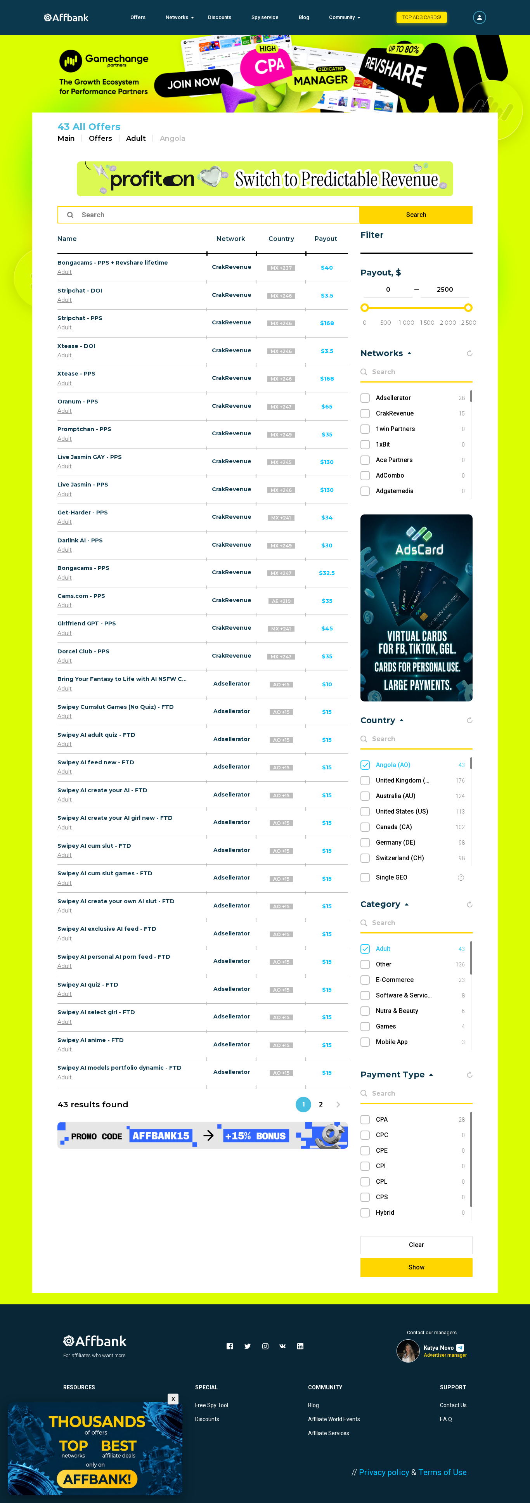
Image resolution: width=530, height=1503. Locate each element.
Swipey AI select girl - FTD (96, 1012)
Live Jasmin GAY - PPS (89, 457)
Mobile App (420, 1042)
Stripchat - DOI (79, 290)
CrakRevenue (231, 266)
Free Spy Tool (211, 1405)
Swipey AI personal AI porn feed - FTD (113, 956)
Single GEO (391, 877)
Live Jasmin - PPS (82, 484)
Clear (416, 1244)
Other (420, 964)
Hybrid (420, 1212)
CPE (420, 1150)
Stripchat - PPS (79, 318)
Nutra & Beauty (420, 1011)
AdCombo (420, 475)
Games (420, 1026)
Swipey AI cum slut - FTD (94, 845)
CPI (420, 1166)
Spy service (265, 17)
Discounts (219, 17)
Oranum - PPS (77, 401)
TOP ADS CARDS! (421, 17)
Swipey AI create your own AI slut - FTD (116, 901)
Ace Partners (420, 460)
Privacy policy (384, 1472)
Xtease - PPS (76, 373)
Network (231, 238)
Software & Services (420, 995)
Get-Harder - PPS (82, 512)
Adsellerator (231, 683)
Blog (304, 17)
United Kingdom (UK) (420, 780)
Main (66, 138)
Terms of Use (442, 1472)
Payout (326, 238)
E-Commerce (420, 980)
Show (416, 1267)
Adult (136, 138)
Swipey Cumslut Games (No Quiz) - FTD (115, 706)
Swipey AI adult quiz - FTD (96, 734)
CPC (420, 1135)
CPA (420, 1119)
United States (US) (420, 811)
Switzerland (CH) (420, 858)
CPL (420, 1181)
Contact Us (453, 1405)
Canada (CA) (420, 827)
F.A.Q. (446, 1419)
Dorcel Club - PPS (83, 651)
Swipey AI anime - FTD (90, 1040)
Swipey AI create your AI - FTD (102, 790)
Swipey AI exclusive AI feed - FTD (106, 928)
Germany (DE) (420, 842)
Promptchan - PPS (84, 429)
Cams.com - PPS (81, 595)
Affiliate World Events (334, 1419)
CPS (420, 1197)
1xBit (420, 444)
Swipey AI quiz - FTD (87, 984)
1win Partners (420, 429)
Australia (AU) (420, 796)
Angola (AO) (420, 765)
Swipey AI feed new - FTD (95, 762)
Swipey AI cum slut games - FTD (104, 873)
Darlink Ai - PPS (80, 540)
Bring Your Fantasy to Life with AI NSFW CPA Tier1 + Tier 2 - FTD (123, 678)
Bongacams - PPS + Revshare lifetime (112, 262)
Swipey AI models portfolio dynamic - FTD (119, 1067)
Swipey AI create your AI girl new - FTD (115, 817)
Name (67, 238)
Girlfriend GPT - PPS (86, 623)
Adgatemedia (420, 491)
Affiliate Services (328, 1433)
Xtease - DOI (76, 346)
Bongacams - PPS (83, 567)
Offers (137, 17)
